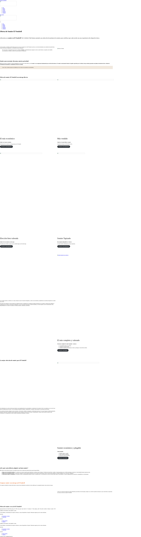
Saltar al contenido (3, 0)
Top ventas (2, 14)
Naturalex (4, 11)
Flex (3, 7)
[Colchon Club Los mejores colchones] (8, 5)
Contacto (4, 12)
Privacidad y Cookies (6, 516)
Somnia (3, 9)
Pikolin (3, 8)
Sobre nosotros (4, 520)
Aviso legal (4, 517)
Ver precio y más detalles (63, 350)
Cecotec (3, 10)
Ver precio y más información (6, 146)
